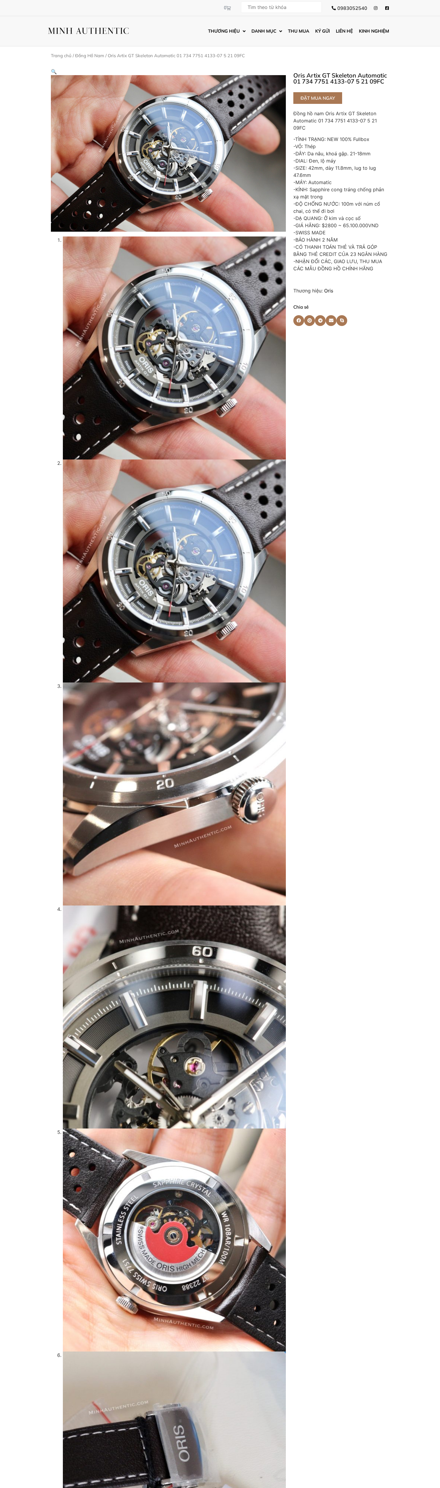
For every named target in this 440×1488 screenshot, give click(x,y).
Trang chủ (61, 55)
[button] (54, 72)
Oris (328, 291)
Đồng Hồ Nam (89, 55)
